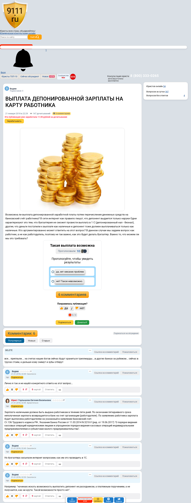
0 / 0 (74, 315)
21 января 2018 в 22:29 (16, 113)
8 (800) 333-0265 (144, 76)
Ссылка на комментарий (106, 352)
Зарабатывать (14, 121)
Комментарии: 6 (21, 333)
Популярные (14, 340)
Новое (48, 76)
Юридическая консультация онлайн (18, 33)
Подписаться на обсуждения (126, 333)
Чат (7, 377)
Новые (31, 340)
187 (167, 91)
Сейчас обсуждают (29, 76)
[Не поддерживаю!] (16, 390)
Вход (3, 72)
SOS (73, 76)
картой (37, 389)
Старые (46, 340)
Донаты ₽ (82, 322)
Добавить (98, 501)
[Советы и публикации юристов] (15, 15)
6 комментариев (72, 294)
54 (164, 86)
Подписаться (64, 322)
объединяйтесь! (27, 31)
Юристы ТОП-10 (9, 76)
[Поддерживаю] (7, 390)
